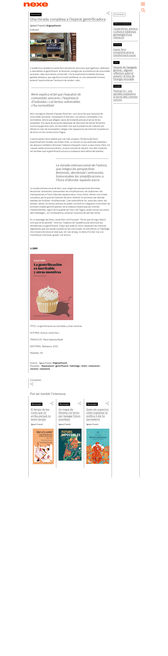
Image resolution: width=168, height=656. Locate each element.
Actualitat (117, 86)
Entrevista (117, 44)
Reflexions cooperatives (122, 24)
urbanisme (94, 366)
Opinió (116, 62)
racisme (34, 369)
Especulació (48, 366)
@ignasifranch (53, 26)
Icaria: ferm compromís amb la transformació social (124, 52)
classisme (45, 369)
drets (84, 366)
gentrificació (61, 366)
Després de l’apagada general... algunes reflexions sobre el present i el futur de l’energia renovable (125, 73)
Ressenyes (36, 14)
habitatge (75, 366)
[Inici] (36, 4)
